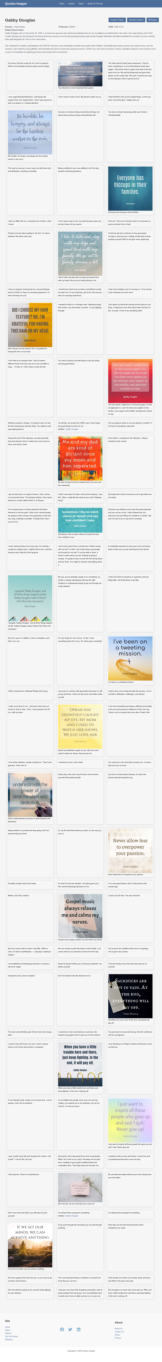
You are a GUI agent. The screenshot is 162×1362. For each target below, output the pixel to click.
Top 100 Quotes (11, 1336)
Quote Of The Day (95, 4)
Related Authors (136, 20)
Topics (81, 4)
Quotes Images (16, 3)
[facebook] (64, 1329)
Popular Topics (117, 20)
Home (61, 4)
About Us (119, 1328)
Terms (117, 1335)
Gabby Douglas (71, 429)
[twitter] (72, 1329)
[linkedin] (79, 1329)
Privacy (118, 1338)
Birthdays (152, 20)
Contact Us (119, 1332)
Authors (71, 4)
